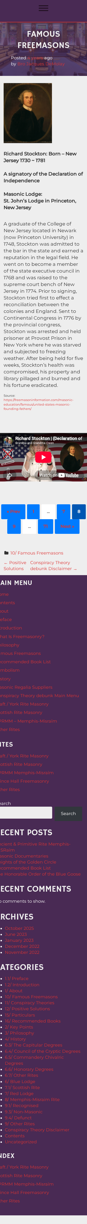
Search (68, 813)
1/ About (13, 990)
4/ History (15, 1039)
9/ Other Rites (20, 1124)
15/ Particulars (20, 1015)
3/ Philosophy (19, 1033)
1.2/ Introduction (22, 984)
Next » (67, 526)
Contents (15, 1136)
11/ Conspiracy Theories (29, 1002)
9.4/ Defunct (18, 1117)
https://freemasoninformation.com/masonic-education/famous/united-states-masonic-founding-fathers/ (38, 404)
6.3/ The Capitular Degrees (33, 1045)
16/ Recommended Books (33, 1021)
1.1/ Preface (17, 978)
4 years (35, 58)
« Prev (13, 511)
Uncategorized (21, 1142)
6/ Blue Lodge (20, 1081)
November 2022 (22, 952)
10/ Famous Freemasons (36, 553)
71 (46, 526)
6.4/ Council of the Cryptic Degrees (42, 1051)
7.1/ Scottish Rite (22, 1087)
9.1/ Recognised (21, 1105)
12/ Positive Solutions (27, 1008)
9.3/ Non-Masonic (24, 1111)
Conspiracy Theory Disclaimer (37, 1130)
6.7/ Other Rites (21, 1075)
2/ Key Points (19, 1027)
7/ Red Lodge (19, 1093)
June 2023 (16, 934)
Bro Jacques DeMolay (41, 64)
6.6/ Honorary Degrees (29, 1069)
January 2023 (19, 940)
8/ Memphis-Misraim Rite (32, 1099)
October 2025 (19, 928)
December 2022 (22, 946)
